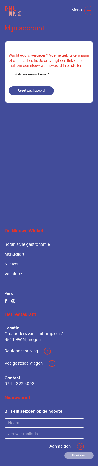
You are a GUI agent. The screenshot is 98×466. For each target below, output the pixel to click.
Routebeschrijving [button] (21, 351)
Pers (9, 294)
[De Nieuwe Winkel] (13, 10)
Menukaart (14, 254)
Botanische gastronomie (27, 245)
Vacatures (14, 274)
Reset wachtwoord (31, 90)
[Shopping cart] (64, 10)
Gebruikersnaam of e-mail (33, 74)
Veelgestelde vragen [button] (24, 363)
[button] (88, 10)
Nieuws (11, 264)
